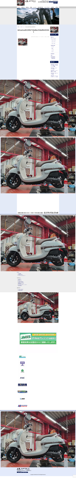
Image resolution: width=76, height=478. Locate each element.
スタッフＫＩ (54, 41)
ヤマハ (53, 51)
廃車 (31, 7)
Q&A (51, 55)
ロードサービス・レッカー (22, 284)
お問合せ (56, 7)
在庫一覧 (22, 7)
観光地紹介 (52, 53)
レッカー (34, 7)
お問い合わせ (20, 274)
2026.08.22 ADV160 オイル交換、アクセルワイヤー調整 (54, 65)
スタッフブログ (46, 7)
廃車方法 (52, 37)
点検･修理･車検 (40, 7)
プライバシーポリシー (21, 275)
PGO (52, 48)
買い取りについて (21, 282)
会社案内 (52, 7)
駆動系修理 (53, 58)
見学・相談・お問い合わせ (22, 472)
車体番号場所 (53, 45)
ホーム (19, 7)
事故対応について (21, 283)
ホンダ (53, 46)
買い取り (27, 7)
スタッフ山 (53, 43)
